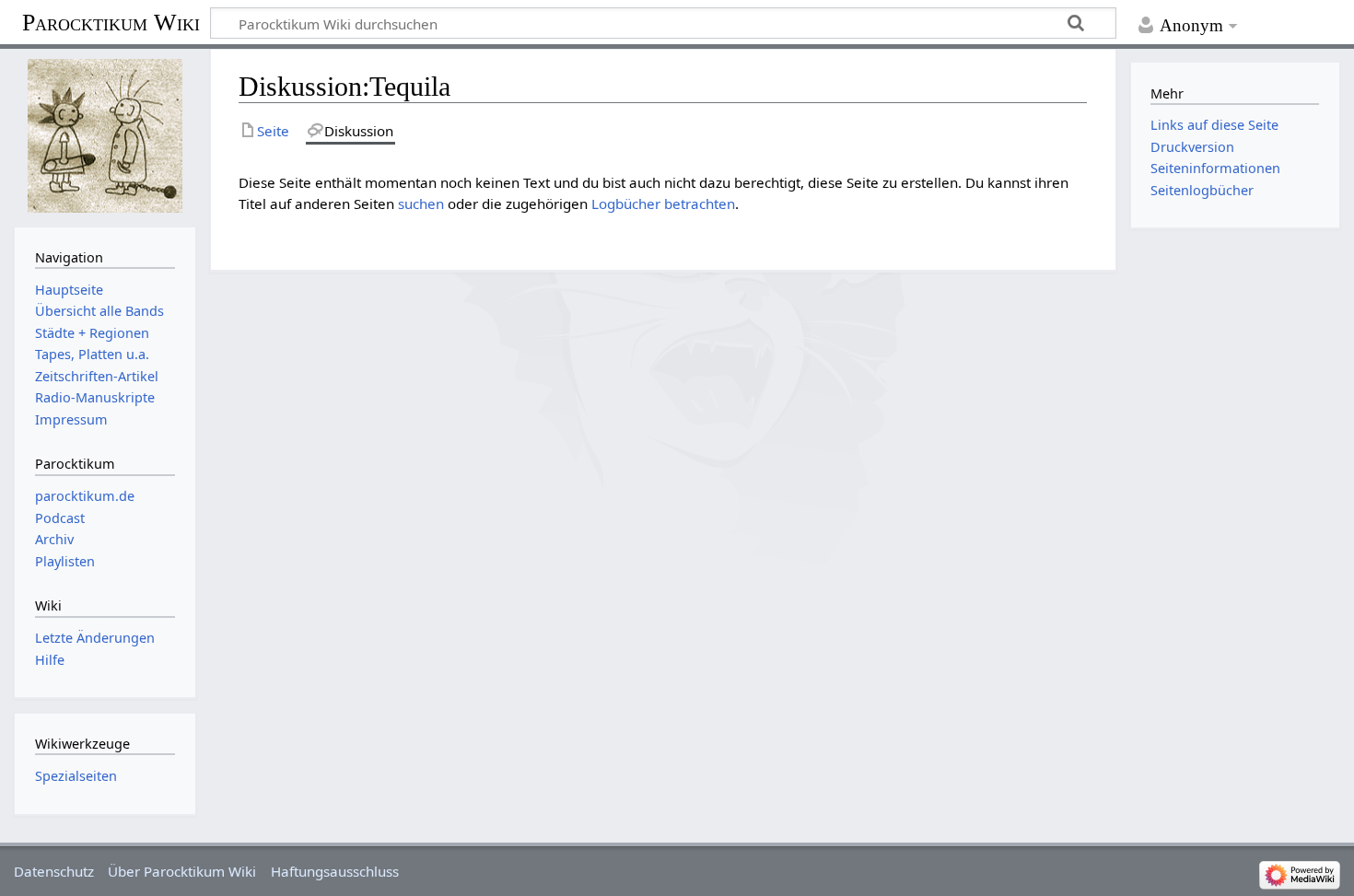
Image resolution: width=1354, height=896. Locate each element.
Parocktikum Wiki (111, 21)
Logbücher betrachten (663, 203)
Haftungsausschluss (335, 871)
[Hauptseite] (104, 136)
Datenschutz (54, 871)
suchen (421, 203)
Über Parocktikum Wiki (182, 871)
